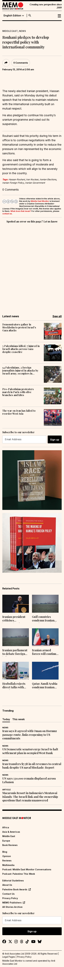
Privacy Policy (10, 898)
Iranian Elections (48, 179)
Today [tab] (6, 719)
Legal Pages (8, 956)
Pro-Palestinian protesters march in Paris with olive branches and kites (18, 392)
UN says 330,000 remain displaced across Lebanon (29, 780)
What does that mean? (20, 211)
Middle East (10, 31)
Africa (5, 827)
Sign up (54, 439)
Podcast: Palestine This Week (18, 873)
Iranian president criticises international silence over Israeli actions (14, 619)
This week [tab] (18, 719)
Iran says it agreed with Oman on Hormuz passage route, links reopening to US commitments (29, 734)
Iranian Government (35, 182)
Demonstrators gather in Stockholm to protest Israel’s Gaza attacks (19, 327)
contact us (7, 213)
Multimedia (8, 865)
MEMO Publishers (12, 902)
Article (6, 789)
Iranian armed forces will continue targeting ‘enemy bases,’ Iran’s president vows (45, 652)
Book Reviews (10, 845)
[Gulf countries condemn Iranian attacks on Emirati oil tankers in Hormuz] (45, 604)
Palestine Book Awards (14, 889)
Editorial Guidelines (13, 880)
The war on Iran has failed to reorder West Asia (19, 412)
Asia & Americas (11, 831)
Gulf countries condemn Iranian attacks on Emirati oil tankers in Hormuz (44, 619)
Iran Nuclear (32, 179)
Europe (6, 840)
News (22, 31)
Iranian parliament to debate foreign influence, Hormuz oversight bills (14, 652)
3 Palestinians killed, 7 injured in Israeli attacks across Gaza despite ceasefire (21, 349)
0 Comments (20, 62)
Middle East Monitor (40, 201)
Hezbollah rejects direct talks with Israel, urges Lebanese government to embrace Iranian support (13, 686)
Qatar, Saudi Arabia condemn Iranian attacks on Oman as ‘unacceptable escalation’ (44, 686)
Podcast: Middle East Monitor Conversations (26, 869)
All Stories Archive (12, 907)
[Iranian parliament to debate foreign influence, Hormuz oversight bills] (15, 637)
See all (57, 316)
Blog (4, 851)
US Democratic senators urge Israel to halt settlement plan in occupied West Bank (30, 751)
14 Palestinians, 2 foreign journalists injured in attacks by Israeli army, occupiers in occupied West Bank (20, 370)
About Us (7, 885)
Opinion (6, 856)
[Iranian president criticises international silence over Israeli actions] (15, 604)
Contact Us (8, 893)
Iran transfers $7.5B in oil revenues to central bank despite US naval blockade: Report (31, 765)
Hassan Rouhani (17, 179)
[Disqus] (32, 267)
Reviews (6, 860)
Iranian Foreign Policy (13, 182)
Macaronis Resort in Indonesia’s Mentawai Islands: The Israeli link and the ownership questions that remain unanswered (30, 796)
